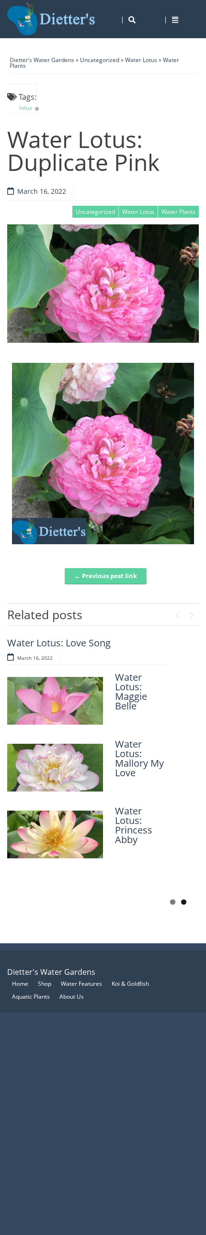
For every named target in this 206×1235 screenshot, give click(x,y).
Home (20, 984)
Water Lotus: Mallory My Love (139, 758)
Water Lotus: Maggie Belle (131, 691)
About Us (71, 996)
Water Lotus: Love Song (59, 642)
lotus (25, 108)
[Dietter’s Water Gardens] (51, 19)
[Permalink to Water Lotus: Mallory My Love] (55, 768)
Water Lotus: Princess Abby (133, 825)
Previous (177, 613)
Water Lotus (141, 60)
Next (191, 613)
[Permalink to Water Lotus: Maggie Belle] (55, 701)
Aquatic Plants (31, 996)
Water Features (81, 984)
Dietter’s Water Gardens (42, 60)
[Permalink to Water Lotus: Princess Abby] (55, 834)
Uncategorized (99, 60)
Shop (44, 984)
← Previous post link (105, 575)
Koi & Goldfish (130, 984)
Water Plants (178, 212)
